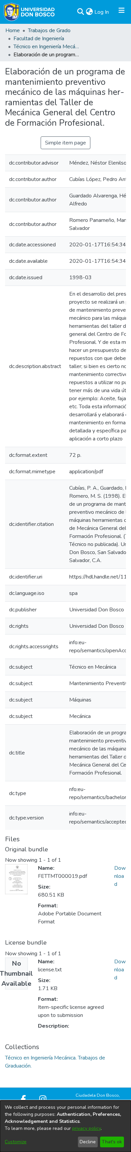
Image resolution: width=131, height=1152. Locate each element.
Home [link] (12, 30)
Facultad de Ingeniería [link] (38, 38)
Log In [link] (102, 12)
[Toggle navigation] (121, 12)
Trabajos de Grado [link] (49, 30)
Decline (88, 1142)
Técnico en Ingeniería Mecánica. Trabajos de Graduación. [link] (47, 46)
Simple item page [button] (65, 142)
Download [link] (120, 876)
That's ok (112, 1142)
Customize (16, 1142)
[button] (80, 12)
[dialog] (65, 1126)
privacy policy (86, 1128)
